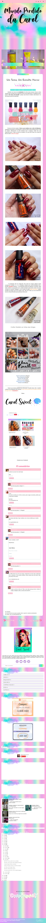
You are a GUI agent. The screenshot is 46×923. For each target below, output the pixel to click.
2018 (4, 840)
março (5, 849)
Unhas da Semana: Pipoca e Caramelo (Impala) (12, 865)
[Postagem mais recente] (10, 621)
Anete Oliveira (12, 537)
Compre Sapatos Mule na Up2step (10, 864)
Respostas (10, 480)
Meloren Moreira (13, 469)
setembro (6, 858)
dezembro (6, 873)
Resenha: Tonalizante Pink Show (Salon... (14, 818)
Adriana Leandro (13, 515)
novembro (6, 872)
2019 (4, 841)
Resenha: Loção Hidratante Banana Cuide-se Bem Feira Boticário (12, 64)
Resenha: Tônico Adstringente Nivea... (36, 806)
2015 (4, 835)
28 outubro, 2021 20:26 (35, 571)
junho (5, 853)
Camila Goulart (13, 571)
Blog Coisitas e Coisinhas (13, 550)
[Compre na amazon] (23, 740)
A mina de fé (11, 475)
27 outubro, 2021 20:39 (35, 515)
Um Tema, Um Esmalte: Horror (9, 867)
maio (5, 852)
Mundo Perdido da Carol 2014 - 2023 (7, 919)
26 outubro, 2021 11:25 (36, 469)
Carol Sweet (14, 483)
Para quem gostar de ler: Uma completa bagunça (12, 870)
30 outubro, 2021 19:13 (35, 483)
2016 (4, 837)
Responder (11, 478)
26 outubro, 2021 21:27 (35, 491)
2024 (4, 878)
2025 (4, 880)
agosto (5, 856)
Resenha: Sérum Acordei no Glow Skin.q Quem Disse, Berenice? (33, 64)
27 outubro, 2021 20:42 (35, 537)
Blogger (6, 921)
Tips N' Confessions (21, 375)
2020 (4, 843)
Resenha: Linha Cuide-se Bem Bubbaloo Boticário (13, 862)
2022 (4, 875)
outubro (5, 859)
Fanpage (10, 553)
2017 (4, 838)
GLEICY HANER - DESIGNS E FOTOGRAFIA (13, 920)
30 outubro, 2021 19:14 (35, 529)
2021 (4, 844)
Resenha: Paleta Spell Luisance (9, 868)
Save (16, 414)
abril (5, 850)
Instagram (10, 556)
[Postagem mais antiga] (36, 621)
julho (5, 855)
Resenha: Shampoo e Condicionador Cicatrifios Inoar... (16, 806)
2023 (4, 877)
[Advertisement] (23, 36)
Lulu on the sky (13, 491)
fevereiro (6, 847)
